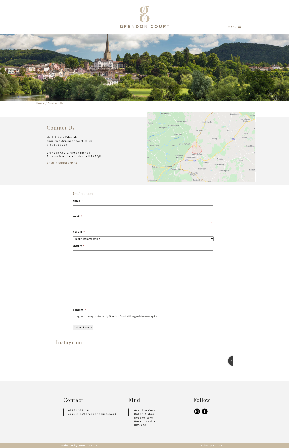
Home (40, 103)
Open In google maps (62, 163)
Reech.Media (87, 445)
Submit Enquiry (83, 327)
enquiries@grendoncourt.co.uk (92, 414)
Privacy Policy (211, 445)
